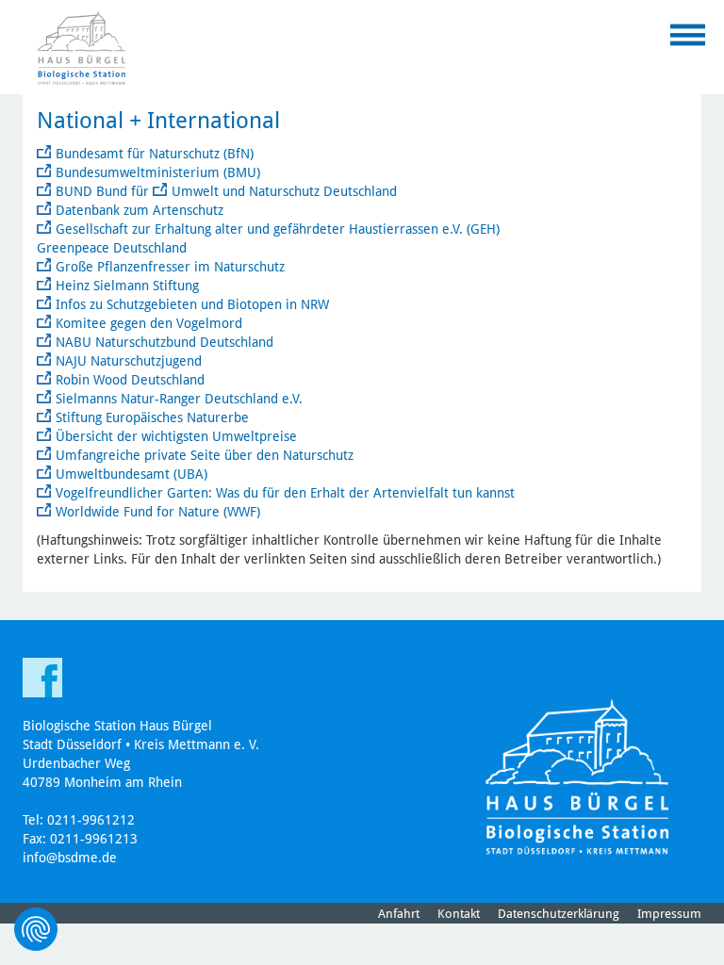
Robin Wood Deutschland (130, 379)
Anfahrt (399, 914)
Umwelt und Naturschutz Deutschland (284, 191)
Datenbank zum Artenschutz (139, 210)
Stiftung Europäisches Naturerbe (152, 417)
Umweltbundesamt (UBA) (131, 474)
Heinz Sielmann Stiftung (127, 285)
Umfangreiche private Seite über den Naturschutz (205, 455)
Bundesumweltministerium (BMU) (160, 172)
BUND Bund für (104, 191)
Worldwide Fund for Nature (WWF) (158, 511)
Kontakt (458, 914)
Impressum (669, 914)
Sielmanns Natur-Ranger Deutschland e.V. (179, 398)
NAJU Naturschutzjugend (129, 360)
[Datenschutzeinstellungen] (36, 929)
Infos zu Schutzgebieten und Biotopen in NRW (192, 304)
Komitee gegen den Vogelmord (149, 323)
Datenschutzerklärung (558, 914)
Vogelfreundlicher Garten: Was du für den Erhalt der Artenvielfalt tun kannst (285, 492)
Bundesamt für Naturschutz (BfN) (155, 153)
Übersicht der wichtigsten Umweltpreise (176, 436)
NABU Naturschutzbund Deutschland (164, 342)
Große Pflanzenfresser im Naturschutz (170, 266)
